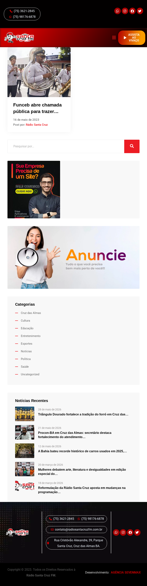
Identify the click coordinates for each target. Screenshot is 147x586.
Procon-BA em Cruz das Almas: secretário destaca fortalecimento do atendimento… (74, 435)
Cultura (25, 320)
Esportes (26, 343)
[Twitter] (140, 11)
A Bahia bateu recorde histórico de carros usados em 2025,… (82, 451)
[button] (114, 38)
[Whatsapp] (117, 11)
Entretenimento (31, 336)
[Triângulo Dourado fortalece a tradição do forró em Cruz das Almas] (24, 413)
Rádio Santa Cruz (37, 124)
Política (26, 359)
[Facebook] (132, 11)
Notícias (26, 351)
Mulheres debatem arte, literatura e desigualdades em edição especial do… (82, 471)
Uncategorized (30, 374)
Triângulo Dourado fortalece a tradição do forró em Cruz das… (83, 414)
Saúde (25, 366)
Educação (27, 328)
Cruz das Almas (31, 313)
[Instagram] (125, 11)
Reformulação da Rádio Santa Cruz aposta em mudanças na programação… (82, 490)
